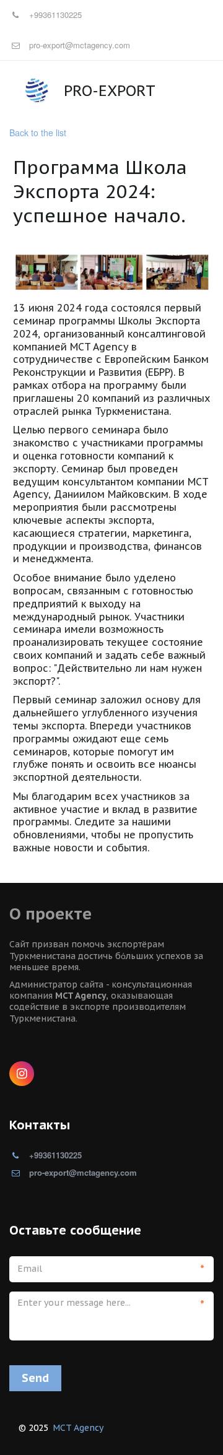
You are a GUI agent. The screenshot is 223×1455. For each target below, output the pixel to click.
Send (35, 1378)
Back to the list (37, 132)
